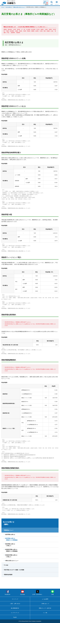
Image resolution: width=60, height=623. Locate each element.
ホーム (2, 7)
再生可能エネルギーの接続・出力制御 (14, 569)
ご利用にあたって (45, 603)
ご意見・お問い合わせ (15, 603)
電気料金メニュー (9, 530)
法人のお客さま (9, 7)
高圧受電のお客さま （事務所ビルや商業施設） (11, 539)
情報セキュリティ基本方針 (45, 608)
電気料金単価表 (8, 574)
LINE (52, 594)
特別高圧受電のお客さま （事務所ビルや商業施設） (11, 550)
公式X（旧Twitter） (37, 594)
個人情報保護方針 (15, 608)
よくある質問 (45, 599)
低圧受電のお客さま (10, 534)
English (15, 617)
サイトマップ (15, 599)
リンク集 (45, 612)
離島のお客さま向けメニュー (19, 7)
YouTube (22, 594)
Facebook (7, 594)
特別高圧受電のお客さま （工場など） (11, 555)
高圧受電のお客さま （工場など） (10, 544)
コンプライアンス (15, 612)
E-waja (6, 565)
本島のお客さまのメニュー (11, 560)
